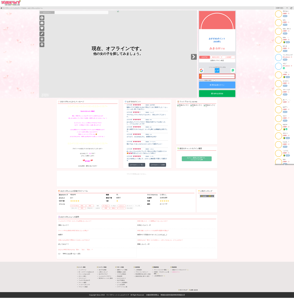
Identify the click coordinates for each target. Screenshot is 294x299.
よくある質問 (121, 284)
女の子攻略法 (121, 280)
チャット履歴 (82, 282)
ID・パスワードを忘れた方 (86, 272)
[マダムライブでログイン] (217, 70)
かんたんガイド (121, 278)
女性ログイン (176, 272)
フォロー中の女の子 (84, 280)
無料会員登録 (218, 93)
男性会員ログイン (218, 85)
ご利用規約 (139, 269)
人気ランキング (103, 272)
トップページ (82, 269)
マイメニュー (82, 278)
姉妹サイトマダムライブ (179, 269)
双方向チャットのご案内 (106, 278)
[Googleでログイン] (201, 70)
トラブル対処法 (121, 274)
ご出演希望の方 (158, 276)
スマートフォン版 (122, 286)
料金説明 (119, 276)
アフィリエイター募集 (160, 269)
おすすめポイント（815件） (217, 40)
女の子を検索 (102, 269)
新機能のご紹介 (121, 272)
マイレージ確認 (83, 286)
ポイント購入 (82, 276)
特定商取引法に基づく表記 (143, 274)
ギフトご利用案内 (122, 282)
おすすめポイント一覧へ (137, 164)
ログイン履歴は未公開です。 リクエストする (196, 159)
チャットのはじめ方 (84, 274)
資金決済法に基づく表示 (142, 276)
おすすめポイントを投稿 (158, 164)
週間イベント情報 (122, 269)
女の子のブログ (103, 274)
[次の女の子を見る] (194, 57)
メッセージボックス (84, 284)
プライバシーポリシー (142, 272)
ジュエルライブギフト (105, 276)
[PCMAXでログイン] (232, 70)
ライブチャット (112, 295)
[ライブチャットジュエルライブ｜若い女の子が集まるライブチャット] (11, 3)
